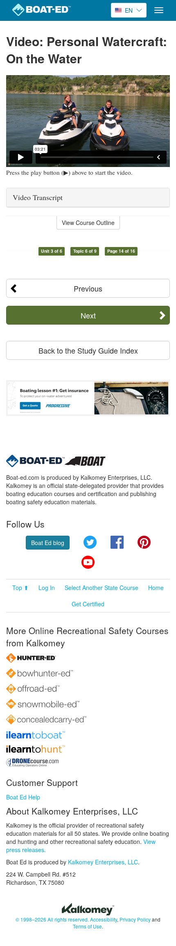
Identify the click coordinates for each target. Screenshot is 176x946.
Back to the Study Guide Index (88, 350)
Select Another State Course (101, 587)
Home (156, 587)
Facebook (117, 542)
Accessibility (103, 919)
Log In (46, 587)
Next (88, 315)
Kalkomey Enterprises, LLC (103, 862)
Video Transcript (38, 197)
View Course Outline (88, 222)
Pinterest (144, 542)
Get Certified (88, 604)
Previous (88, 288)
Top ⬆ (20, 587)
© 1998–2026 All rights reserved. (52, 919)
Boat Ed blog (47, 543)
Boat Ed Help (23, 797)
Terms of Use (87, 926)
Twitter (90, 542)
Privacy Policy (135, 919)
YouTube (88, 562)
